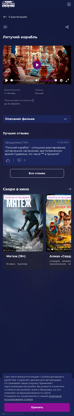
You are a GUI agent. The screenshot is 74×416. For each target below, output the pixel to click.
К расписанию (18, 17)
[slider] (17, 80)
